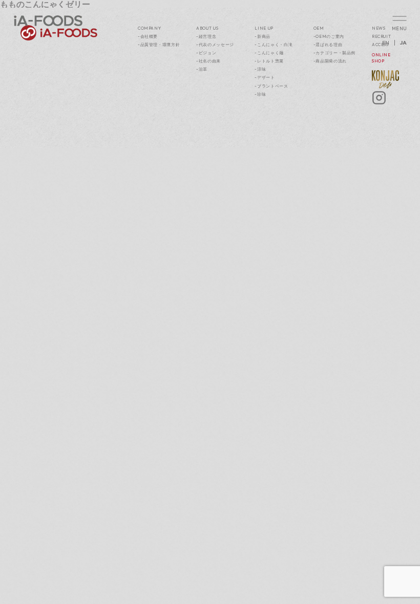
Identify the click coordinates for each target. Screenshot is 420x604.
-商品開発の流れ (330, 60)
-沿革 (201, 69)
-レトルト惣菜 (269, 60)
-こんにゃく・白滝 (273, 44)
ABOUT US (207, 28)
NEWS (379, 28)
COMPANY (149, 28)
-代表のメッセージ (215, 44)
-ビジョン (206, 52)
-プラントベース (271, 86)
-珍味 (260, 94)
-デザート (265, 77)
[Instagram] (379, 103)
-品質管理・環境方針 (159, 44)
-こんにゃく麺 (269, 52)
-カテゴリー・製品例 (334, 52)
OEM (318, 28)
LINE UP (264, 28)
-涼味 (260, 69)
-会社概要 (148, 36)
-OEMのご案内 (328, 36)
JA (403, 43)
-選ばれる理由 (328, 44)
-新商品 (262, 36)
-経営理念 (206, 36)
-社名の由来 (208, 60)
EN (385, 43)
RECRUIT (381, 36)
